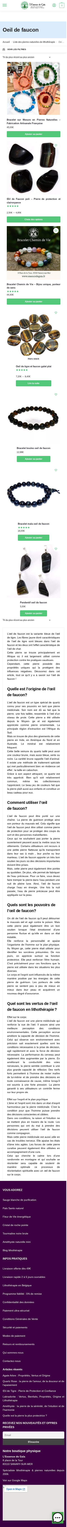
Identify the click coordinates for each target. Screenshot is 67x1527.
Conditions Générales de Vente (20, 1319)
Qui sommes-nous (13, 1352)
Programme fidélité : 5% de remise (22, 1293)
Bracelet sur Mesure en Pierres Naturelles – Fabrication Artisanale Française (33, 121)
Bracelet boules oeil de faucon (33, 448)
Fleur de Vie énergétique (17, 1216)
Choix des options (33, 219)
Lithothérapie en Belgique (17, 1285)
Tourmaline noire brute (15, 1233)
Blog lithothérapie (12, 1250)
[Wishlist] (56, 66)
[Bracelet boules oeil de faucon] (33, 417)
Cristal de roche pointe (15, 1225)
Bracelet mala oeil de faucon (33, 523)
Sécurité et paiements (15, 1327)
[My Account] (54, 5)
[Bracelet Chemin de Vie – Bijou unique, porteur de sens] (33, 253)
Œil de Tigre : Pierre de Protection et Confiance (29, 1390)
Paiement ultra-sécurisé (16, 1310)
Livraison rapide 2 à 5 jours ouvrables (24, 1277)
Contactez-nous (12, 1361)
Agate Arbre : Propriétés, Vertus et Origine (26, 1375)
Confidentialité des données (18, 1302)
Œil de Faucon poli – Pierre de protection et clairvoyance (33, 201)
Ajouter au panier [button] (33, 134)
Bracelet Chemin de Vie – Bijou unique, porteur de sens (33, 286)
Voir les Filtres (16, 49)
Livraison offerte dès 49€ (17, 1268)
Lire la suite (33, 383)
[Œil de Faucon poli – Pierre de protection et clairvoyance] (33, 167)
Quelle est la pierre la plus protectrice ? (25, 1415)
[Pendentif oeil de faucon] (33, 571)
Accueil (6, 42)
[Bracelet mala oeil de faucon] (33, 492)
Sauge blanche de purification (19, 1199)
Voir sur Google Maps (15, 1480)
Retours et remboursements (18, 1344)
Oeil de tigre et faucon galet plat (33, 366)
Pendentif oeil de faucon (33, 602)
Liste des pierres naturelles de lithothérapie (34, 42)
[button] (57, 1517)
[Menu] (8, 5)
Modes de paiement (14, 1335)
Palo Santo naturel (13, 1208)
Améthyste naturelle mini (17, 1241)
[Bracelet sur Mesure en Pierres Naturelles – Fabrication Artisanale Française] (33, 88)
